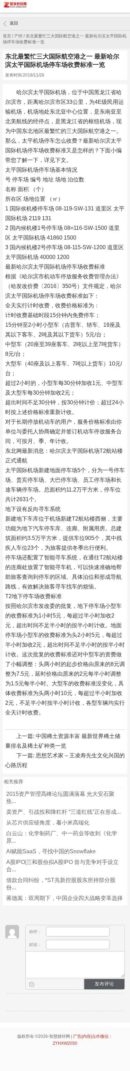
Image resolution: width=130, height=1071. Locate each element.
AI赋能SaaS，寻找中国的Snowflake (51, 851)
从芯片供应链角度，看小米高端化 (47, 823)
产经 (18, 36)
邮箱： (36, 944)
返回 (14, 23)
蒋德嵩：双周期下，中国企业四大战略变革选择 (64, 898)
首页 (7, 36)
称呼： (36, 931)
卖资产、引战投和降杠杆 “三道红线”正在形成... (63, 812)
